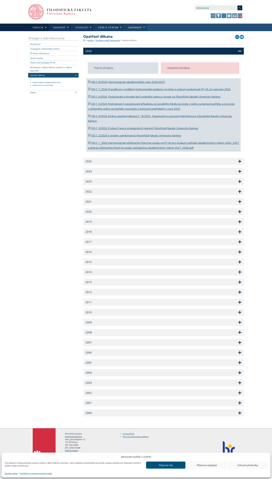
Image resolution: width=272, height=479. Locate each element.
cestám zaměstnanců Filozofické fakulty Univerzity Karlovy (145, 135)
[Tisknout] (242, 36)
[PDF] (237, 36)
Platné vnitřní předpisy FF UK (42, 62)
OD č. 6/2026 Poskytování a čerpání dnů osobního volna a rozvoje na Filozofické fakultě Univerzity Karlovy (156, 96)
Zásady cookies (11, 473)
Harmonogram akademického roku (46, 82)
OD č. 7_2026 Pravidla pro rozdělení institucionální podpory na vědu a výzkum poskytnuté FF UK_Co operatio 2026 (161, 89)
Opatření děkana (37, 75)
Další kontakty (71, 450)
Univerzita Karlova (73, 436)
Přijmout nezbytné (207, 465)
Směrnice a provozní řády (42, 85)
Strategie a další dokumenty (46, 38)
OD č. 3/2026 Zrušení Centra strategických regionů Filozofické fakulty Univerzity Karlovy (144, 128)
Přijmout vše (166, 465)
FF (84, 40)
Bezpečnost (35, 44)
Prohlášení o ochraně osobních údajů (36, 473)
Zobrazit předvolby (247, 465)
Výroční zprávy (36, 58)
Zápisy (33, 92)
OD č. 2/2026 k (100, 135)
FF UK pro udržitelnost (39, 53)
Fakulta (90, 40)
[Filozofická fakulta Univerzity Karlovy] (60, 11)
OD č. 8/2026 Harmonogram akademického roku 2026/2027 (128, 82)
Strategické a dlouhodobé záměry (45, 48)
